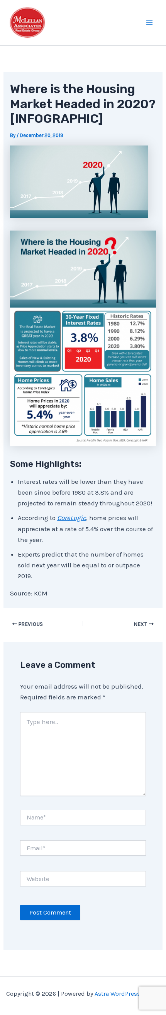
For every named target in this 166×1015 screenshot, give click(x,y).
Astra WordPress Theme (127, 993)
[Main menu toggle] (150, 23)
